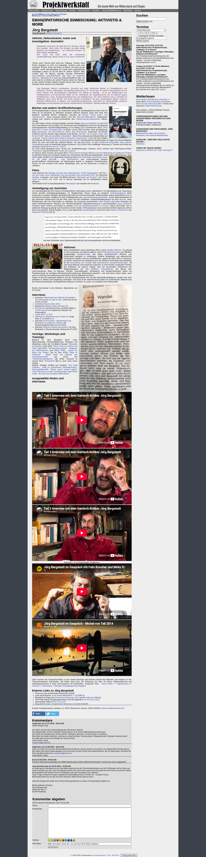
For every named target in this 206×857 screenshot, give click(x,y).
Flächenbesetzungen (111, 252)
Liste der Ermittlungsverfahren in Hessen (91, 206)
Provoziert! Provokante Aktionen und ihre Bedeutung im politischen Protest (100, 153)
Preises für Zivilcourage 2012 (67, 698)
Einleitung (140, 144)
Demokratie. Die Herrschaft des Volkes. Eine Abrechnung (62, 132)
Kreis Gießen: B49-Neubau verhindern (152, 99)
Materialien (128, 11)
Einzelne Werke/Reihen (51, 16)
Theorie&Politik (84, 11)
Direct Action (107, 684)
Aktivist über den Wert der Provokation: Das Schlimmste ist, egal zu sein (55, 299)
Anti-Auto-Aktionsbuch (86, 117)
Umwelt (72, 11)
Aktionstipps (86, 142)
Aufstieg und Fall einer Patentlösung (64, 173)
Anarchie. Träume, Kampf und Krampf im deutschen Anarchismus (60, 138)
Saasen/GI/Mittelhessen (111, 11)
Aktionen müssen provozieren (56, 327)
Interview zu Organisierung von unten (50, 317)
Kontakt (95, 855)
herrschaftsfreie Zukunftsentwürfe (46, 76)
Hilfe (151, 22)
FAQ (109, 855)
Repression (47, 686)
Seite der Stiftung (93, 698)
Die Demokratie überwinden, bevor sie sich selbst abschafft (153, 103)
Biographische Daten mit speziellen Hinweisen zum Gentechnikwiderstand (152, 134)
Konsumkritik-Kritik (40, 369)
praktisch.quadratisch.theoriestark (65, 140)
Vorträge (35, 177)
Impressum (102, 855)
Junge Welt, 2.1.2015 (43, 314)
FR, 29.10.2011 (93, 700)
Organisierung (61, 11)
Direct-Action (34, 11)
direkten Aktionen (114, 250)
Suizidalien (37, 151)
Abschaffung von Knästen (81, 263)
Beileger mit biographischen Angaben (70, 686)
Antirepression (47, 11)
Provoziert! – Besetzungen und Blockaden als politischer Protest (53, 322)
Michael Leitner (51, 306)
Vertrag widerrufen (129, 855)
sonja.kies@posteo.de (41, 742)
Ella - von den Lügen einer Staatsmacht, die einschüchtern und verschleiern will (70, 174)
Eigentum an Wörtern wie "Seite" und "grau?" (154, 150)
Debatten (96, 11)
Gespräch (42, 308)
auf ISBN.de (79, 695)
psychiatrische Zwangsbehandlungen (112, 263)
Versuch (122, 199)
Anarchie (36, 686)
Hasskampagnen (89, 210)
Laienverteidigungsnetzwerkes (95, 197)
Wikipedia (39, 693)
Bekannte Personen (59, 14)
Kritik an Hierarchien (119, 210)
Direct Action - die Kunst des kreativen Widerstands (54, 373)
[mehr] (153, 62)
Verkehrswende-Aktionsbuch (88, 119)
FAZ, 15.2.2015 (59, 702)
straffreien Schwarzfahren (102, 269)
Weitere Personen (54, 33)
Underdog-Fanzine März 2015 (47, 304)
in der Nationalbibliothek (62, 695)
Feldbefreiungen (84, 254)
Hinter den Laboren (67, 151)
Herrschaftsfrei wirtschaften (60, 136)
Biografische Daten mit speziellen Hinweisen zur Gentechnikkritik (61, 704)
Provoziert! (49, 361)
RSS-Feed (115, 855)
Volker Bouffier (104, 202)
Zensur (65, 210)
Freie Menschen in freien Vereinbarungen (50, 372)
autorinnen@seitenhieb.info (112, 708)
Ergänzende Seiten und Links (148, 123)
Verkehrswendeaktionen (43, 359)
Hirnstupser (71, 184)
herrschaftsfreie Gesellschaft (96, 123)
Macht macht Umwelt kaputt (63, 369)
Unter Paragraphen (89, 173)
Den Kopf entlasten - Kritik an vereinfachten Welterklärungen (54, 366)
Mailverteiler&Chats (154, 106)
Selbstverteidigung (118, 193)
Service (138, 11)
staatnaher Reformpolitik (42, 212)
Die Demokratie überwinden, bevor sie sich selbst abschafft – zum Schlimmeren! (70, 158)
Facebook (95, 184)
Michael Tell (63, 306)
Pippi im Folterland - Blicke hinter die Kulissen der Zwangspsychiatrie (54, 354)
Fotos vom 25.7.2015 (56, 147)
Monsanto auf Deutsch (87, 177)
